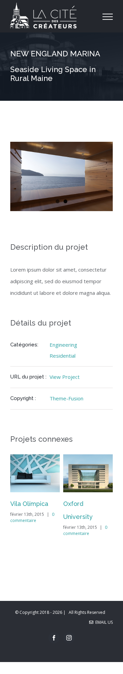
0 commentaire (32, 517)
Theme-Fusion (66, 398)
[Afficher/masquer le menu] (108, 17)
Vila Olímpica (29, 503)
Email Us (103, 622)
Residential (63, 355)
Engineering (63, 344)
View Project (65, 376)
